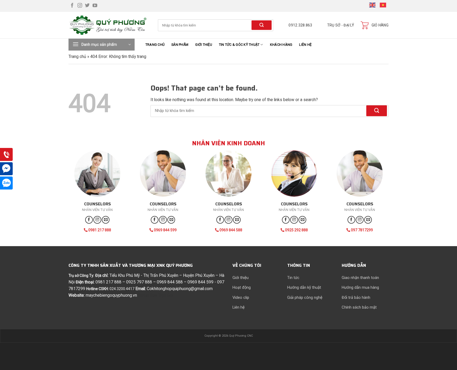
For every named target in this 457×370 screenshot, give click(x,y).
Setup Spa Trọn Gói (155, 295)
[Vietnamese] (383, 6)
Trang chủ (154, 45)
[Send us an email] (105, 220)
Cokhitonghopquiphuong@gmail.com (180, 288)
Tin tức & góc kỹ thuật (239, 45)
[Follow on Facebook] (72, 5)
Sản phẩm (179, 45)
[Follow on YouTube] (95, 5)
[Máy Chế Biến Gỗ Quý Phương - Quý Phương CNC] (109, 25)
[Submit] (262, 25)
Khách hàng (281, 45)
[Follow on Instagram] (79, 5)
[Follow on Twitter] (87, 5)
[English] (372, 6)
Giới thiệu (203, 45)
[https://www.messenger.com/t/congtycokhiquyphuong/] (6, 169)
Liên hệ (305, 45)
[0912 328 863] (6, 154)
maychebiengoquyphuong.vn (111, 295)
